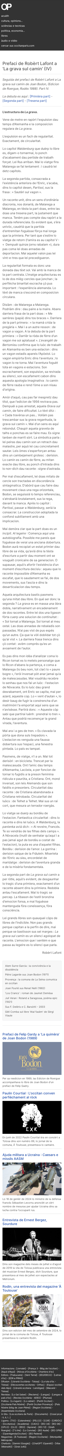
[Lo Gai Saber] (19, 1394)
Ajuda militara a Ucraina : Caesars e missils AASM (30, 1157)
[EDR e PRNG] (16, 1378)
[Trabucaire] (16, 1375)
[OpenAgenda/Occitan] (15, 1433)
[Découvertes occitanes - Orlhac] (27, 1384)
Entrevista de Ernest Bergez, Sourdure (24, 1222)
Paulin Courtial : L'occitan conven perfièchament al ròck (28, 1095)
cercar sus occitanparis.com (17, 45)
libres (4, 35)
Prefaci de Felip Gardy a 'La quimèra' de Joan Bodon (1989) (30, 1036)
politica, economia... (13, 30)
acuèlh (5, 15)
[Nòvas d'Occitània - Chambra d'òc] (35, 1371)
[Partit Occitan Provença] (40, 1404)
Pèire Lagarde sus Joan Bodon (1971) (27, 974)
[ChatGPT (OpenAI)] (42, 1443)
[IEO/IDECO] (45, 1375)
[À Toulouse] (20, 1437)
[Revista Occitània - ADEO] (27, 1397)
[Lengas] (45, 1394)
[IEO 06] (56, 1423)
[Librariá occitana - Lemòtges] (28, 1388)
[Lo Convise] (29, 1430)
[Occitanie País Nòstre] (13, 1404)
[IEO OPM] (56, 1430)
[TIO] (13, 1420)
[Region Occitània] (42, 1407)
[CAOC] (35, 1423)
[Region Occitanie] (38, 1437)
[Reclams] (33, 1394)
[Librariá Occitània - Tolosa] (25, 1381)
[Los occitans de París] (21, 1414)
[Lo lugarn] (15, 1401)
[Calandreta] (24, 1420)
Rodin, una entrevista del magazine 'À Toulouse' (31, 1288)
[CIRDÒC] (57, 1420)
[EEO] (22, 1427)
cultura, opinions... (12, 20)
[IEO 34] (45, 1423)
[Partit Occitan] (44, 1401)
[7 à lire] (17, 1430)
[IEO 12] (42, 1427)
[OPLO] (5, 1427)
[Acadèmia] (23, 1423)
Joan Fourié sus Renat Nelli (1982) (25, 988)
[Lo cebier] (29, 1401)
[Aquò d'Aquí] (8, 1371)
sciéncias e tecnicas (13, 25)
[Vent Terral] (31, 1375)
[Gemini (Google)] (21, 1443)
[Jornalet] (21, 1368)
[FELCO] (37, 1420)
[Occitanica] (9, 1423)
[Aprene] (31, 1427)
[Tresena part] (37, 101)
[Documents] (41, 1414)
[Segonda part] (13, 101)
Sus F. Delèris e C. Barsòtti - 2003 (25, 1006)
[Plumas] (47, 1397)
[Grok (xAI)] (20, 1446)
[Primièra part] (40, 96)
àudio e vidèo (9, 40)
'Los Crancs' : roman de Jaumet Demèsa (29, 993)
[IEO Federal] (35, 1433)
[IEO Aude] (43, 1430)
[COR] (46, 1420)
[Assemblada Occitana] (13, 1410)
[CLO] (14, 1427)
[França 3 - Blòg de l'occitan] (43, 1368)
